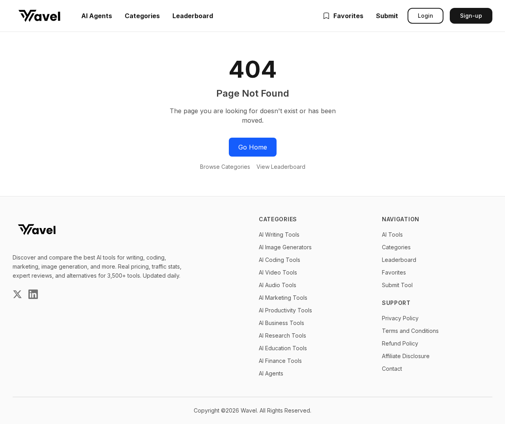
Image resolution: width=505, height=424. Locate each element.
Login (425, 15)
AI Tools (392, 234)
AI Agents (96, 16)
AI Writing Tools (279, 234)
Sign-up (471, 15)
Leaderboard (192, 16)
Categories (142, 16)
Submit (387, 16)
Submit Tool (397, 285)
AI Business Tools (281, 322)
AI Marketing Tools (283, 297)
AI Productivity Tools (285, 310)
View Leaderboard (280, 166)
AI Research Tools (282, 335)
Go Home (252, 147)
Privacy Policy (400, 318)
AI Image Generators (285, 247)
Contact (392, 368)
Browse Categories (225, 166)
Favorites (348, 16)
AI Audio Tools (277, 285)
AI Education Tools (283, 348)
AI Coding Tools (279, 259)
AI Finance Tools (280, 360)
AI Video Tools (278, 272)
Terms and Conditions (410, 330)
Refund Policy (400, 343)
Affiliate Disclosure (406, 356)
